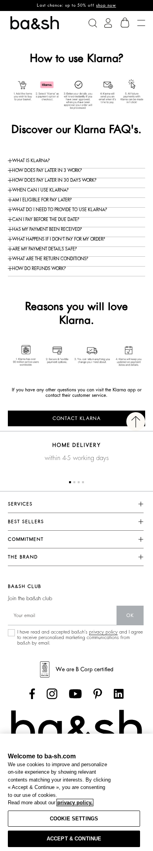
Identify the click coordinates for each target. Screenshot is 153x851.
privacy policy (103, 632)
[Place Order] (125, 23)
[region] (76, 792)
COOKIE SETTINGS (74, 819)
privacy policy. (75, 802)
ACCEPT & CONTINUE (74, 839)
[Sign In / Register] (108, 23)
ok (130, 615)
